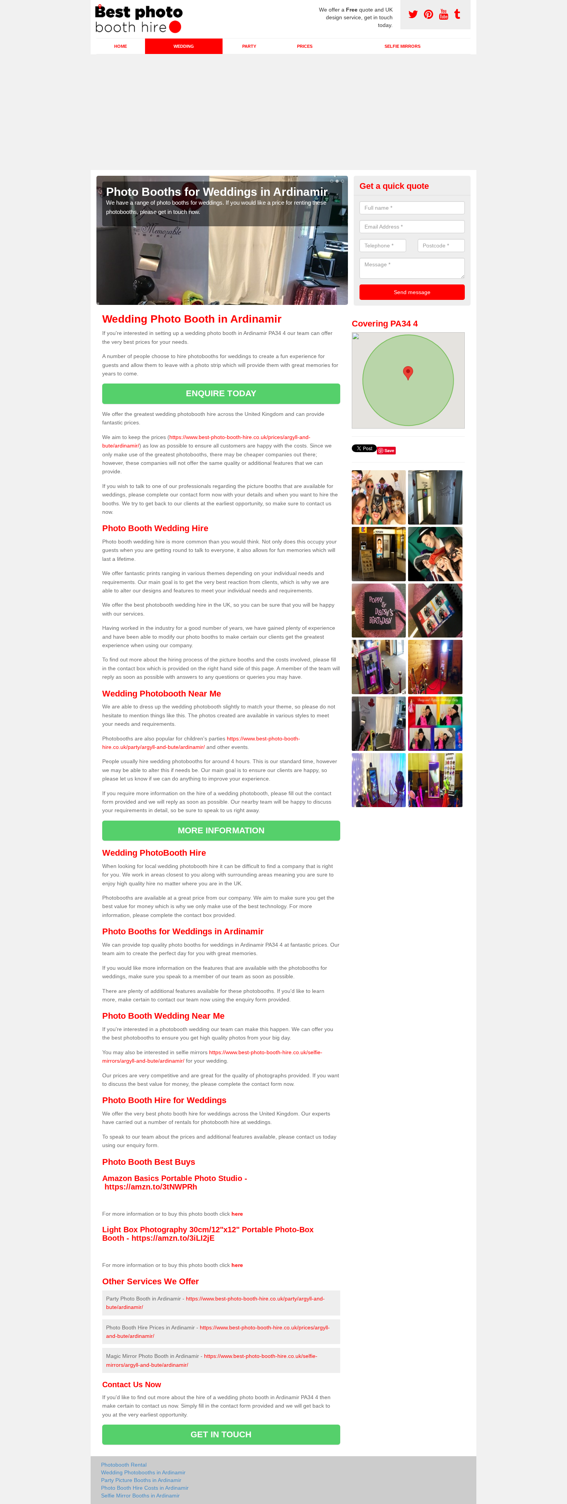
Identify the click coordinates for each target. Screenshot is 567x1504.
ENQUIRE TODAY (221, 393)
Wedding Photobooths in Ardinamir (143, 1472)
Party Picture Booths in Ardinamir (141, 1480)
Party (249, 46)
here (237, 1214)
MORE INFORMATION (221, 830)
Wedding (184, 46)
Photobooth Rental (124, 1465)
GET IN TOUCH (221, 1434)
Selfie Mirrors (402, 46)
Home (120, 46)
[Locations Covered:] (99, 6)
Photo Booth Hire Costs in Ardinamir (145, 1488)
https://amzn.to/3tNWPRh (151, 1187)
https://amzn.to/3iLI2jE (173, 1238)
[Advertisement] (283, 112)
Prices (304, 46)
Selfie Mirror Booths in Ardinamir (140, 1495)
